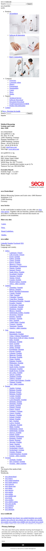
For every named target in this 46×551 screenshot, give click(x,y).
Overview (12, 80)
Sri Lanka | (15, 373)
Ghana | (14, 260)
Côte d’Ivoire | (16, 255)
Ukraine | (15, 452)
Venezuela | (16, 326)
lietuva (9, 507)
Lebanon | (15, 353)
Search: (3, 4)
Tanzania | (15, 276)
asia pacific (10, 504)
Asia (6, 330)
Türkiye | (15, 378)
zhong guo (10, 486)
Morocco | (15, 264)
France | (14, 409)
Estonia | (15, 405)
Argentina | (16, 287)
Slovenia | (15, 442)
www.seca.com (14, 149)
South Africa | (16, 272)
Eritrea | (14, 258)
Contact (7, 108)
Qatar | (14, 365)
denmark (9, 509)
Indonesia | (15, 342)
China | (19, 336)
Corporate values (15, 82)
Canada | (15, 293)
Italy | (14, 421)
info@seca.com (11, 147)
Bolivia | (15, 289)
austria (9, 492)
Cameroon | (15, 253)
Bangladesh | (16, 334)
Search (29, 4)
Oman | (14, 359)
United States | (17, 322)
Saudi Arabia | (16, 367)
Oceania (8, 458)
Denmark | (15, 402)
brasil (8, 498)
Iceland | (15, 417)
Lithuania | (15, 425)
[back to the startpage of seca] (10, 111)
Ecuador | (15, 303)
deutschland (10, 477)
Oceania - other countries (17, 463)
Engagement (13, 86)
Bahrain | (15, 332)
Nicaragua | (16, 315)
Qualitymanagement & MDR (19, 104)
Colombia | (16, 297)
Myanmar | (15, 357)
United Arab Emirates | (19, 380)
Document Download (16, 102)
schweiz (9, 484)
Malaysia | (15, 355)
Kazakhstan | (16, 349)
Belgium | (15, 390)
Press (3, 228)
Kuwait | (15, 351)
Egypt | (14, 257)
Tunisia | (14, 278)
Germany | (15, 411)
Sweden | (15, 446)
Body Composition (15, 57)
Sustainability (14, 88)
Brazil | (19, 291)
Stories (11, 94)
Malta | (14, 427)
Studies (4, 235)
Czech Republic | (18, 400)
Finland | (15, 407)
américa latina (11, 502)
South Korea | (16, 371)
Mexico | (15, 311)
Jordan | (14, 347)
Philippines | (16, 363)
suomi (39, 522)
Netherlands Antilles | (19, 313)
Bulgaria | (15, 394)
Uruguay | (15, 324)
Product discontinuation (17, 106)
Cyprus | (15, 398)
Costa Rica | (16, 299)
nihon (8, 488)
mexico (9, 490)
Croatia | (15, 396)
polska (9, 494)
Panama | (15, 316)
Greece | (15, 413)
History (11, 84)
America (8, 286)
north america (11, 482)
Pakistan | (15, 361)
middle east (10, 496)
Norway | (15, 432)
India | (14, 340)
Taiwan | (15, 374)
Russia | (14, 440)
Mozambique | (18, 266)
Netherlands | (16, 429)
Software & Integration (17, 35)
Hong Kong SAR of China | (21, 338)
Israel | (14, 344)
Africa (7, 251)
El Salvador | (16, 305)
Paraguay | (15, 318)
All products (13, 13)
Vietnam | (15, 382)
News (11, 92)
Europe (7, 386)
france (9, 478)
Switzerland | (16, 448)
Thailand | (15, 376)
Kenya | (14, 262)
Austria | (15, 388)
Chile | (14, 295)
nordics (9, 500)
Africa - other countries (17, 284)
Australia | (15, 460)
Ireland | (14, 419)
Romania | (15, 438)
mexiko (38, 520)
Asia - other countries (16, 384)
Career (11, 90)
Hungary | (15, 415)
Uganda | (15, 280)
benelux (9, 506)
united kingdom (12, 480)
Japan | (14, 345)
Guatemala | (16, 307)
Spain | (14, 444)
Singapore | (16, 369)
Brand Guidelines (7, 231)
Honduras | (16, 309)
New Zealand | (17, 461)
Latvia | (14, 423)
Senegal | (15, 270)
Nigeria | (15, 268)
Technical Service (15, 98)
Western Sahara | (17, 282)
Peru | (14, 320)
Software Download (16, 100)
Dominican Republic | (19, 301)
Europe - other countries (17, 456)
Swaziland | (16, 274)
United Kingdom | (18, 454)
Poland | (14, 434)
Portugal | (16, 436)
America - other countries (18, 328)
